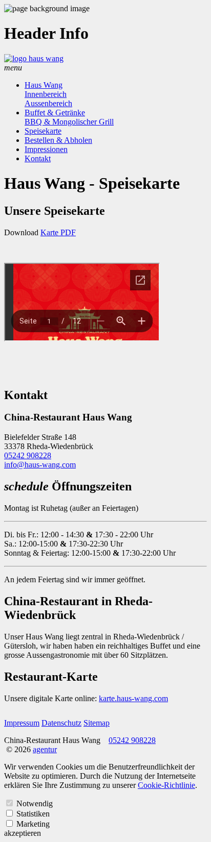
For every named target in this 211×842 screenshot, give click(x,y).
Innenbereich (46, 94)
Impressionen (46, 149)
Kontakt (38, 158)
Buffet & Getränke (55, 112)
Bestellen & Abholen (58, 140)
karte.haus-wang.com (133, 698)
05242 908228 (27, 455)
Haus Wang (43, 85)
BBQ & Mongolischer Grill (69, 121)
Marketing (33, 824)
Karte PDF (58, 232)
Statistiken (33, 813)
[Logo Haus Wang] (34, 58)
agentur (45, 749)
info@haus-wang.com (40, 464)
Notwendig (34, 803)
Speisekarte (43, 131)
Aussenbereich (48, 103)
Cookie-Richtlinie (166, 785)
